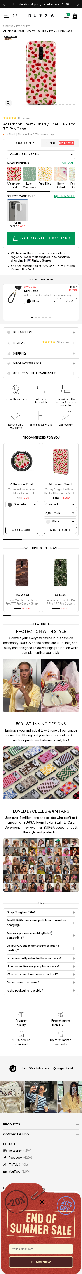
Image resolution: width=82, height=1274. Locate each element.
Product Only (22, 143)
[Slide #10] (74, 104)
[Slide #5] (56, 104)
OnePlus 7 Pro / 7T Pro (16, 26)
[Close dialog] (41, 1202)
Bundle (59, 143)
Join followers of (47, 1068)
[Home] (41, 16)
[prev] (4, 4)
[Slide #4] (53, 104)
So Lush (60, 594)
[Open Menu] (6, 15)
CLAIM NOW (41, 1262)
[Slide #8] (67, 104)
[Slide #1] (42, 104)
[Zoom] (8, 104)
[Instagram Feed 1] (41, 1097)
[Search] (15, 15)
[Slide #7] (63, 104)
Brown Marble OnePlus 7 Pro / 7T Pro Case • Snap (22, 602)
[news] (66, 15)
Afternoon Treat (21, 484)
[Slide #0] (39, 104)
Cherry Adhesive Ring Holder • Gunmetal (22, 491)
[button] (16, 118)
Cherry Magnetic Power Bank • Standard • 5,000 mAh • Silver (60, 491)
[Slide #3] (49, 104)
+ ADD (68, 301)
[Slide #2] (46, 104)
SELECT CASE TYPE (21, 196)
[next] (78, 4)
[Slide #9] (70, 104)
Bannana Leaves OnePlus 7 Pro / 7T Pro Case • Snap (60, 602)
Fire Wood (22, 594)
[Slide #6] (60, 104)
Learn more (66, 196)
